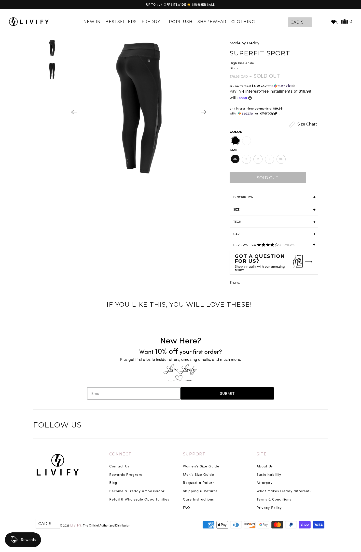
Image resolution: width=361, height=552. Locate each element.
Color (236, 132)
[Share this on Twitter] (244, 283)
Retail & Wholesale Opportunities (139, 499)
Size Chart (306, 124)
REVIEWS (274, 246)
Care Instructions (198, 499)
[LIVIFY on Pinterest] (313, 425)
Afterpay (265, 482)
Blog (113, 482)
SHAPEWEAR (211, 21)
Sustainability (269, 474)
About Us (265, 466)
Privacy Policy (269, 507)
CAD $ (297, 22)
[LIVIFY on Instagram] (323, 425)
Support (194, 454)
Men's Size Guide (198, 474)
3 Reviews (286, 245)
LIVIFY (76, 524)
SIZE (236, 209)
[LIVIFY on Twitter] (292, 425)
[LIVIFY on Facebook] (303, 425)
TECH (237, 221)
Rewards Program (125, 474)
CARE (237, 234)
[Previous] (74, 112)
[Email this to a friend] (271, 283)
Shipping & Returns (200, 491)
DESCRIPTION (243, 197)
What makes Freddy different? (284, 491)
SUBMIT (227, 393)
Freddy (151, 21)
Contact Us (119, 466)
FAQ (186, 507)
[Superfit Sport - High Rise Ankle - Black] (138, 112)
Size (233, 150)
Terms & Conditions (274, 499)
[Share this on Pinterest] (262, 283)
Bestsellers (121, 21)
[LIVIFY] (28, 22)
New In (92, 21)
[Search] (325, 21)
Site (262, 454)
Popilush (181, 21)
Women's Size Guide (201, 466)
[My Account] (317, 21)
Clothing (243, 21)
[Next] (203, 112)
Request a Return (199, 482)
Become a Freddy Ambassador (137, 491)
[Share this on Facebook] (253, 283)
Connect (120, 454)
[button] (274, 86)
